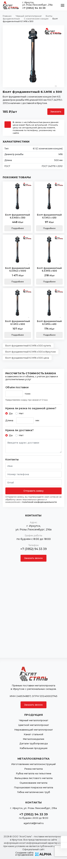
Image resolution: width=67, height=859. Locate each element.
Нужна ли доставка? (19, 430)
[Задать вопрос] (64, 839)
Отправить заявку (33, 490)
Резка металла (33, 768)
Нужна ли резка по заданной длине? (30, 408)
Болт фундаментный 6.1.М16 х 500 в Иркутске (30, 351)
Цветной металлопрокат (33, 724)
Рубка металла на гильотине (33, 773)
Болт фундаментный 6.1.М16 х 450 (49, 322)
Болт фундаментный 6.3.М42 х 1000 (17, 269)
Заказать (55, 111)
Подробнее (17, 228)
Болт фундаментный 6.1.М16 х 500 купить (28, 345)
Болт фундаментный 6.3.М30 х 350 (17, 216)
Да (11, 413)
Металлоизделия (33, 738)
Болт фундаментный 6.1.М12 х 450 (49, 216)
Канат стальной (33, 734)
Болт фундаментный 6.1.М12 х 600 (17, 322)
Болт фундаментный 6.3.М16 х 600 (49, 269)
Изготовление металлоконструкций (33, 764)
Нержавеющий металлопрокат (33, 729)
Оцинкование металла (33, 782)
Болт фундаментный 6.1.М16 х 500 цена (27, 357)
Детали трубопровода (33, 743)
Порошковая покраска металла (33, 787)
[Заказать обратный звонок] (64, 845)
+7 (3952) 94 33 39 (33, 7)
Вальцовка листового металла (33, 778)
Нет (21, 413)
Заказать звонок (33, 558)
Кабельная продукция (33, 748)
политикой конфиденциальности (39, 502)
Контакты (12, 459)
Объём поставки (17, 387)
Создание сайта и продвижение (24, 854)
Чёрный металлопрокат (33, 720)
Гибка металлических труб (33, 792)
